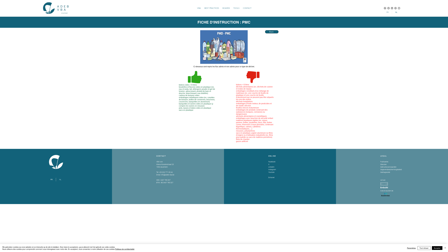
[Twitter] (388, 8)
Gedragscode (385, 172)
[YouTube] (399, 8)
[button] (212, 8)
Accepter (437, 248)
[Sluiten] (445, 248)
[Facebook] (385, 8)
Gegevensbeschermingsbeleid (391, 169)
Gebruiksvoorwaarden (388, 167)
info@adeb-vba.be (167, 175)
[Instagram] (395, 8)
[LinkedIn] (392, 8)
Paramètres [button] (411, 248)
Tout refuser (424, 248)
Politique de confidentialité (124, 249)
